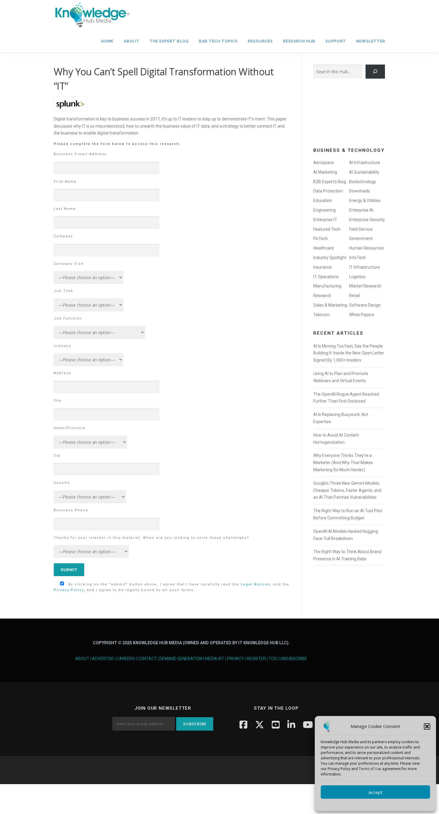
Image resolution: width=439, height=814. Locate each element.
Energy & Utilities (364, 200)
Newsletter (370, 41)
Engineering (324, 210)
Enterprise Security (367, 219)
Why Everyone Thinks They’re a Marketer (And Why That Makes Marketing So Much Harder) (343, 462)
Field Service (361, 229)
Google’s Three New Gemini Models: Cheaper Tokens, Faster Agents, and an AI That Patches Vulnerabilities (347, 490)
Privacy (235, 658)
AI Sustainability (364, 172)
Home (107, 41)
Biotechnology (362, 181)
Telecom (321, 314)
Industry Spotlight (329, 257)
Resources (260, 41)
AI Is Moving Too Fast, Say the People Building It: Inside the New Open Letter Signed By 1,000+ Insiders (348, 353)
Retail (354, 295)
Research (322, 295)
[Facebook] (243, 724)
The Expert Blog (169, 41)
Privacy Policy (69, 590)
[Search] (375, 72)
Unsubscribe (293, 658)
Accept (376, 792)
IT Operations (326, 276)
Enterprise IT (325, 219)
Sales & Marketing (330, 305)
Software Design (365, 305)
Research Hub (299, 41)
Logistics (357, 276)
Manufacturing (327, 286)
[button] (427, 726)
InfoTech (357, 257)
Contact (147, 658)
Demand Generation (180, 658)
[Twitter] (259, 724)
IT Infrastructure (364, 267)
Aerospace (323, 162)
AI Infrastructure (364, 162)
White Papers (361, 314)
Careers (125, 658)
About (131, 41)
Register (256, 658)
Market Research (365, 286)
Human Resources (366, 248)
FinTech (320, 238)
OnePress (237, 770)
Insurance (322, 267)
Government (361, 238)
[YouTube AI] (308, 724)
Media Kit (214, 658)
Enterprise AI (361, 210)
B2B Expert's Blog (329, 181)
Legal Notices (255, 584)
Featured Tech (326, 229)
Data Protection (328, 191)
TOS (272, 658)
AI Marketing (325, 172)
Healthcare (323, 248)
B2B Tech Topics (218, 41)
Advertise (103, 658)
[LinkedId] (291, 724)
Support (336, 41)
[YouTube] (276, 724)
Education (322, 200)
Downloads (359, 191)
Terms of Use (370, 768)
